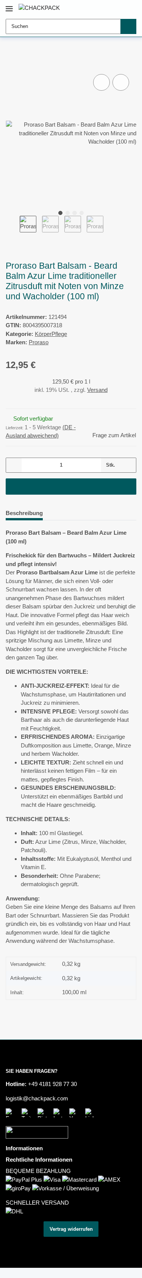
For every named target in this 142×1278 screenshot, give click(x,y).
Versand (97, 390)
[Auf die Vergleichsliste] (101, 82)
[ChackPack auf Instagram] (59, 1112)
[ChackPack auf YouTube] (75, 1112)
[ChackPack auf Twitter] (28, 1112)
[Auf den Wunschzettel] (120, 82)
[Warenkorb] (130, 8)
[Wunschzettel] (119, 8)
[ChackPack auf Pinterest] (43, 1112)
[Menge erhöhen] (128, 465)
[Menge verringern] (14, 465)
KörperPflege (51, 334)
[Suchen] (128, 26)
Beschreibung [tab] (24, 513)
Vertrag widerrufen (71, 1229)
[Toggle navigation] (9, 5)
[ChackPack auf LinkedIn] (91, 1112)
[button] (107, 8)
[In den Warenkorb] (11, 64)
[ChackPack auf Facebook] (12, 1112)
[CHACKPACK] (39, 7)
